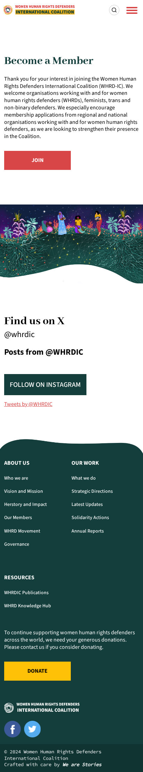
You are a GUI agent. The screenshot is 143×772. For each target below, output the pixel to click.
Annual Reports (88, 531)
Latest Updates (87, 504)
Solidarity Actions (90, 517)
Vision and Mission (23, 491)
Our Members (18, 517)
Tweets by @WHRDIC (28, 404)
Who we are (16, 478)
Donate (37, 671)
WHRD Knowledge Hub (27, 605)
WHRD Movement (22, 531)
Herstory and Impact (25, 504)
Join (38, 160)
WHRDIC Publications (26, 592)
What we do (84, 478)
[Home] (39, 10)
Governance (16, 544)
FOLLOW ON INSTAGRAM (45, 385)
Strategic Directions (92, 491)
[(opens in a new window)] (12, 729)
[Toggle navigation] (131, 10)
